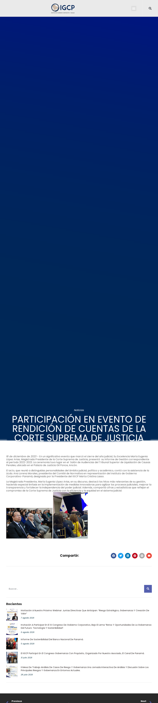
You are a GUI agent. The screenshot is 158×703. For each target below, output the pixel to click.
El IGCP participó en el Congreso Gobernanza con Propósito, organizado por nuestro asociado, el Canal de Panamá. (82, 653)
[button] (133, 8)
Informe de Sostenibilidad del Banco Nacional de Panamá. (52, 639)
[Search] (148, 589)
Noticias (79, 410)
